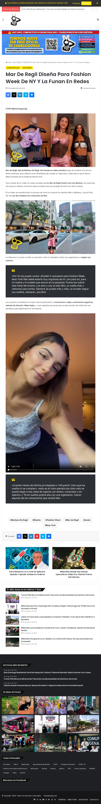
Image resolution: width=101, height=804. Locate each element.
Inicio (9, 62)
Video (15, 773)
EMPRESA (62, 800)
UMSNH (92, 768)
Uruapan (6, 773)
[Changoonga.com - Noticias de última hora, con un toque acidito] (15, 19)
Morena (53, 768)
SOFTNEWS (17, 62)
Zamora (22, 773)
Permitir (86, 3)
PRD (69, 768)
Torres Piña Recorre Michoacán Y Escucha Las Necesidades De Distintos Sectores (57, 595)
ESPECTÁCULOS (29, 62)
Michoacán (34, 768)
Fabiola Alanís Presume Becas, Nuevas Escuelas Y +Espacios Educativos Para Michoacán (55, 9)
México (61, 768)
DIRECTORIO (72, 800)
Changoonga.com (50, 796)
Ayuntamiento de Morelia (41, 764)
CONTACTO (94, 800)
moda (87, 520)
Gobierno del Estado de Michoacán (15, 768)
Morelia (44, 768)
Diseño (37, 520)
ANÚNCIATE (83, 800)
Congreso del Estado (68, 764)
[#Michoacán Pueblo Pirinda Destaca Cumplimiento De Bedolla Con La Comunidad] (83, 743)
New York (51, 525)
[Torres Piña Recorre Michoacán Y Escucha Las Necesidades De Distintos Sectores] (12, 598)
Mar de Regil (73, 520)
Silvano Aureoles (80, 768)
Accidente (6, 764)
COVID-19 (81, 764)
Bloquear (76, 3)
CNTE (55, 764)
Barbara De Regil (20, 520)
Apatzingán (25, 764)
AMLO (16, 764)
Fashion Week (53, 520)
